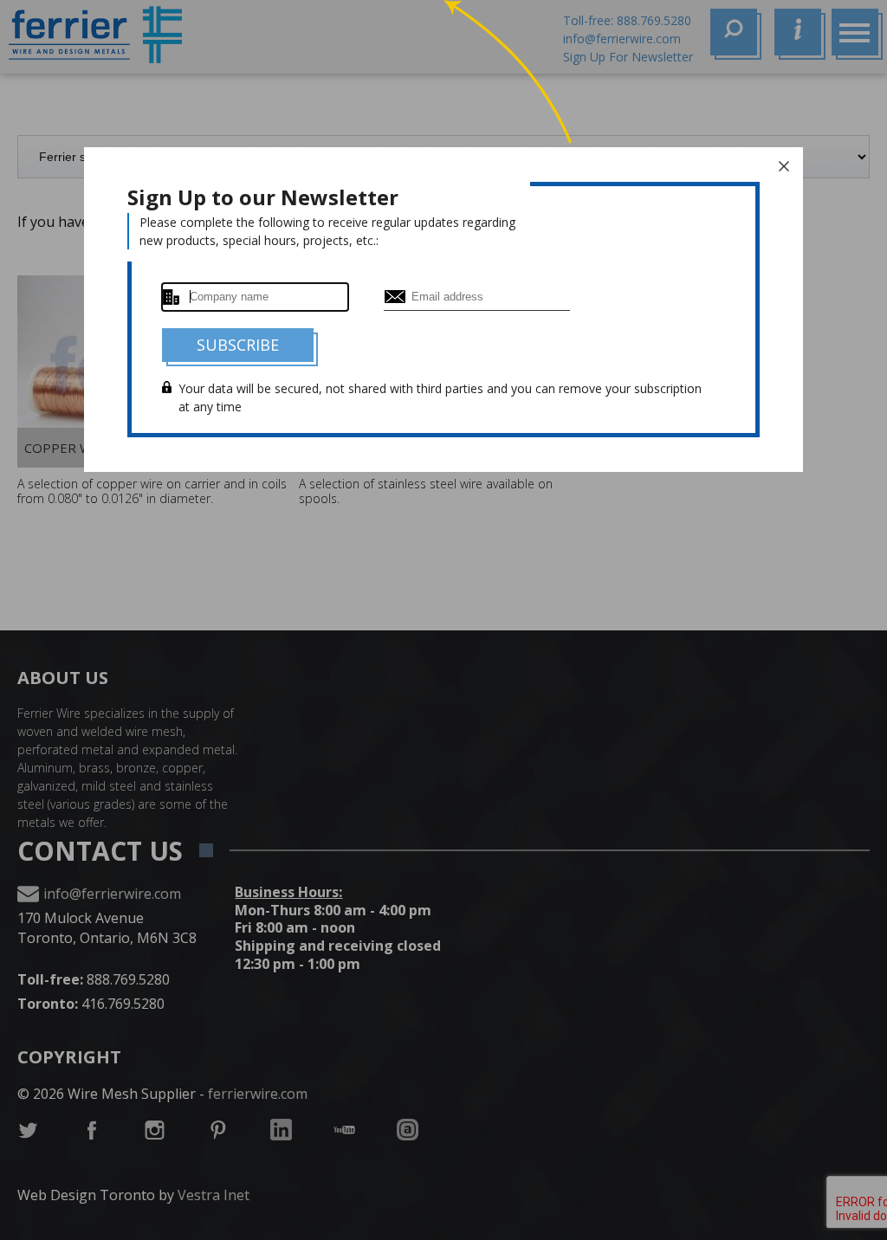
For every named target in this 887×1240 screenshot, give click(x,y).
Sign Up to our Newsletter (262, 197)
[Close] (784, 166)
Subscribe (238, 344)
